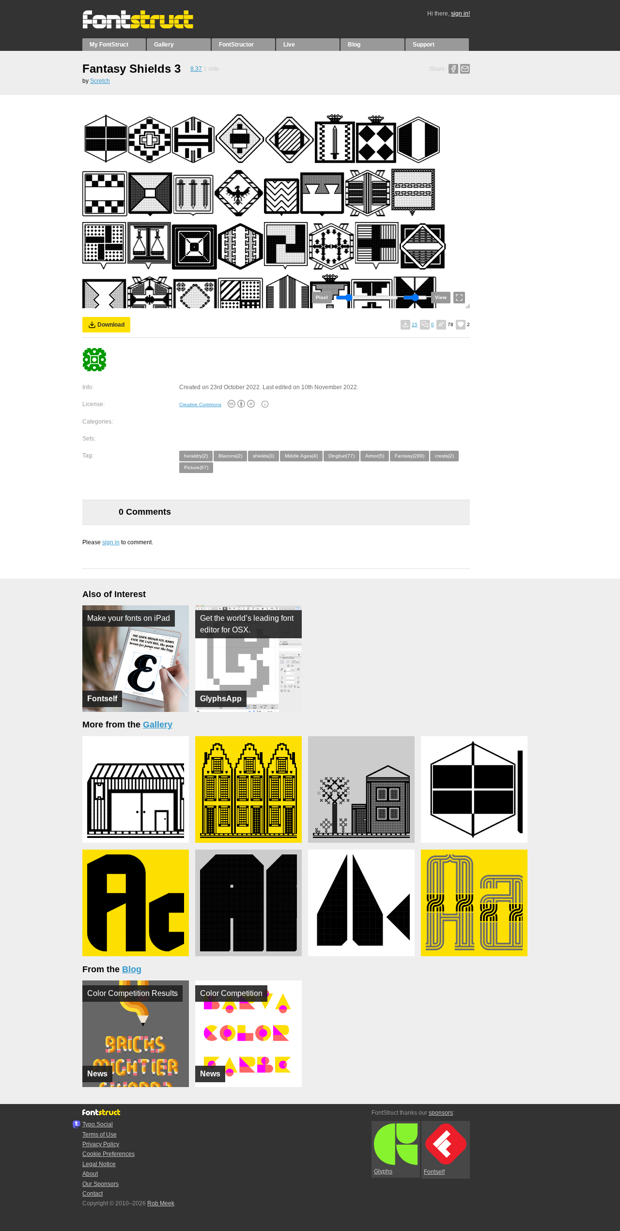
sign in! (460, 13)
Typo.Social (97, 1124)
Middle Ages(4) (301, 455)
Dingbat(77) (341, 455)
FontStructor (236, 44)
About (90, 1173)
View (441, 297)
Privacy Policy (100, 1144)
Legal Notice (99, 1164)
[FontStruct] (148, 26)
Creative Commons (200, 404)
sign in (111, 542)
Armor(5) (374, 455)
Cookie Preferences (108, 1154)
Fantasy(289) (409, 455)
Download (110, 324)
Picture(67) (196, 467)
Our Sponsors (100, 1184)
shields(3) (263, 455)
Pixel (322, 297)
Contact (92, 1193)
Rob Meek (160, 1203)
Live (289, 44)
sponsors (441, 1112)
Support (423, 44)
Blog (354, 44)
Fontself (434, 1171)
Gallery (164, 44)
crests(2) (444, 455)
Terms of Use (99, 1134)
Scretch (100, 81)
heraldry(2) (196, 455)
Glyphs (383, 1171)
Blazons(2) (230, 455)
